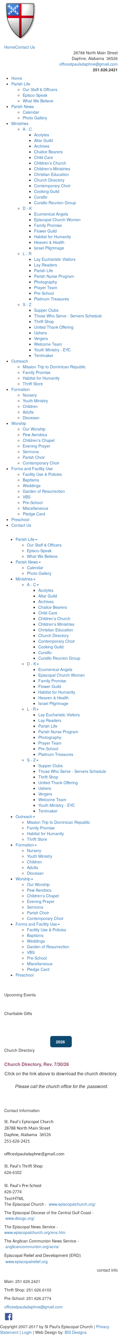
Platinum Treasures (51, 299)
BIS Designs (76, 1332)
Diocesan (31, 417)
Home (9, 47)
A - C (27, 129)
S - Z (27, 304)
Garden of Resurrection (44, 491)
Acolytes (41, 134)
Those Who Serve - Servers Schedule (68, 316)
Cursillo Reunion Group (55, 202)
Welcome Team (48, 344)
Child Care (43, 157)
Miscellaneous (35, 508)
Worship (18, 423)
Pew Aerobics (35, 434)
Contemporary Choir (52, 185)
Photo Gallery (35, 118)
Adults (28, 412)
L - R (27, 253)
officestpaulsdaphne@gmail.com (88, 64)
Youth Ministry (35, 400)
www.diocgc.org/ (20, 1218)
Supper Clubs (46, 310)
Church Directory (49, 180)
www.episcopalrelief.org (26, 1261)
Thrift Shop (44, 321)
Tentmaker (43, 355)
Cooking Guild (46, 191)
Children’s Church (50, 163)
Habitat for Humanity (52, 236)
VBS (26, 497)
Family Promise (48, 225)
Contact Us (25, 47)
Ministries (19, 123)
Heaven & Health (49, 242)
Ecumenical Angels (51, 214)
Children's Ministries (52, 168)
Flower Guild (45, 231)
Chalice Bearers (48, 151)
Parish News (22, 106)
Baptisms (31, 480)
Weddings (32, 485)
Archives (41, 146)
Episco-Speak (35, 95)
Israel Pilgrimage (49, 248)
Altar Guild (43, 140)
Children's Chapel (38, 440)
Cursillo (40, 197)
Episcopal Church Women (57, 219)
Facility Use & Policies (42, 474)
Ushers (40, 333)
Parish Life (20, 84)
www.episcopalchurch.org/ (72, 1204)
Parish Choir (34, 457)
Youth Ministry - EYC (52, 349)
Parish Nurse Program (54, 276)
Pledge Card (34, 514)
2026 (61, 1041)
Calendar (31, 112)
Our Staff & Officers (40, 89)
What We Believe (38, 101)
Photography (45, 282)
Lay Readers (45, 265)
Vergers (41, 338)
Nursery (30, 395)
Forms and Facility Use (32, 468)
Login (27, 1332)
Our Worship (34, 429)
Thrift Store (33, 383)
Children (30, 406)
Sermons (31, 451)
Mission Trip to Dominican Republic (54, 366)
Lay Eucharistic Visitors (54, 259)
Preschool (20, 519)
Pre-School (44, 293)
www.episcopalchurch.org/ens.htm (35, 1232)
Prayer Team (45, 287)
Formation (20, 389)
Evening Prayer (36, 446)
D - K (27, 208)
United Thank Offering (53, 327)
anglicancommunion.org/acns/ (32, 1246)
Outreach (19, 361)
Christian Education (51, 174)
